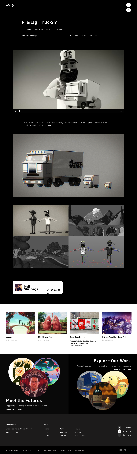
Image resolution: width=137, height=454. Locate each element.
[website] (59, 290)
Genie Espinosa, (86, 340)
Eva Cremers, (75, 343)
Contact (63, 435)
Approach (63, 432)
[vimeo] (52, 290)
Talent (77, 429)
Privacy (37, 450)
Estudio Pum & (83, 343)
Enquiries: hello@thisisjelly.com (19, 429)
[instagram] (48, 290)
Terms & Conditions (49, 450)
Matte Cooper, (75, 341)
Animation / (83, 35)
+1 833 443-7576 (12, 432)
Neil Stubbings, (76, 340)
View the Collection (74, 355)
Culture (78, 432)
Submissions (80, 435)
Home (46, 429)
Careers (47, 435)
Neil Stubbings (30, 35)
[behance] (55, 290)
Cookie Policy (27, 450)
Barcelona (125, 435)
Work (62, 429)
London (125, 427)
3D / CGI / (74, 35)
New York (125, 431)
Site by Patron (79, 450)
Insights (47, 432)
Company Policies (65, 450)
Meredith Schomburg (77, 345)
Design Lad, (93, 341)
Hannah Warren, (84, 341)
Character (93, 35)
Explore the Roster (6, 355)
